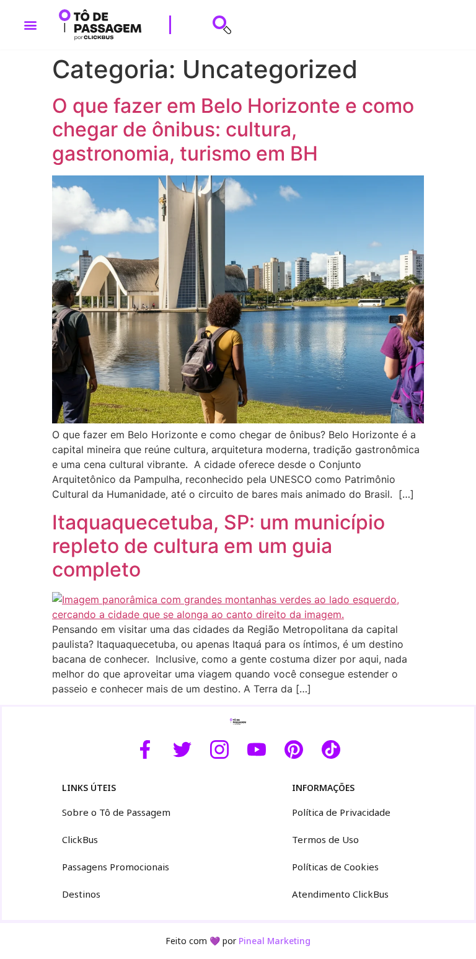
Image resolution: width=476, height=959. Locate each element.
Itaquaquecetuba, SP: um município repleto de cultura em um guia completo (218, 546)
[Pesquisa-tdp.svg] (222, 24)
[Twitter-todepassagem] (182, 749)
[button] (30, 25)
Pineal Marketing (275, 941)
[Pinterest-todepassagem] (293, 749)
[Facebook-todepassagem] (145, 749)
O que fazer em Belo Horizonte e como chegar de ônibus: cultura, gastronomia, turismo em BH (233, 130)
